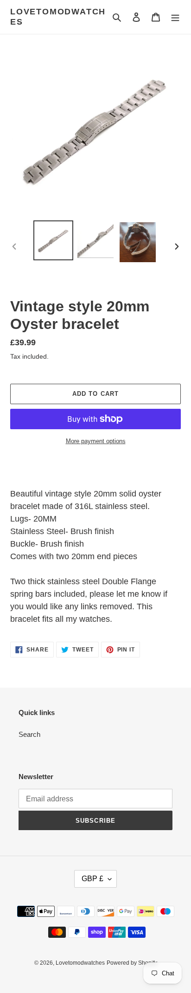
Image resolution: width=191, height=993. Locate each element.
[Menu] (175, 17)
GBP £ (92, 879)
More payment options (96, 441)
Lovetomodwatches (58, 16)
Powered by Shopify (132, 963)
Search (29, 734)
